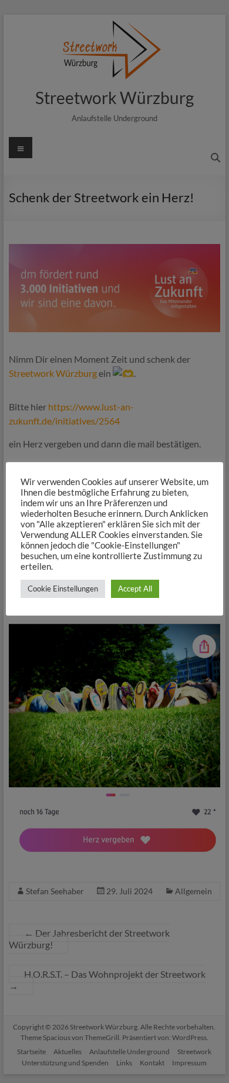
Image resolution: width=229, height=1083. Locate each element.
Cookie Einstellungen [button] (63, 588)
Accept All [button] (135, 588)
